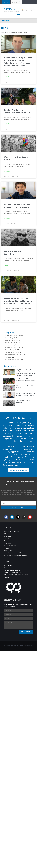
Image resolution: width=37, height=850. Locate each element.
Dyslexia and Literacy (11, 340)
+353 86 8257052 (22, 575)
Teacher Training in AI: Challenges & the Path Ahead (25, 379)
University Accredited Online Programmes (16, 555)
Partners (6, 548)
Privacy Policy (6, 645)
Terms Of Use (15, 645)
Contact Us (7, 536)
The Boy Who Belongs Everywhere (23, 401)
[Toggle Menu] (18, 15)
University (8, 357)
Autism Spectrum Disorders (13, 335)
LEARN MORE (10, 496)
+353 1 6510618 (12, 575)
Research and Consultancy (12, 531)
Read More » (7, 77)
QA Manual (7, 541)
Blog (5, 533)
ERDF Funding (8, 543)
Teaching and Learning (12, 352)
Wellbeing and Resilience (12, 359)
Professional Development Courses (14, 553)
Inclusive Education (11, 345)
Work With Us (8, 550)
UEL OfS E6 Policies (10, 545)
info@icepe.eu (8, 577)
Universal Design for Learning (14, 354)
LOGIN (6, 2)
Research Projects (11, 350)
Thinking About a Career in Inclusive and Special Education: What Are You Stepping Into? (18, 301)
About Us (6, 538)
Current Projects (10, 338)
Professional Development (13, 347)
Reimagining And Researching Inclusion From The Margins (25, 394)
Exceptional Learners (11, 342)
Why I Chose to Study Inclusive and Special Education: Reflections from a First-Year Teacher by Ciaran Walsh (26, 372)
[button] (6, 2)
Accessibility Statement (27, 645)
